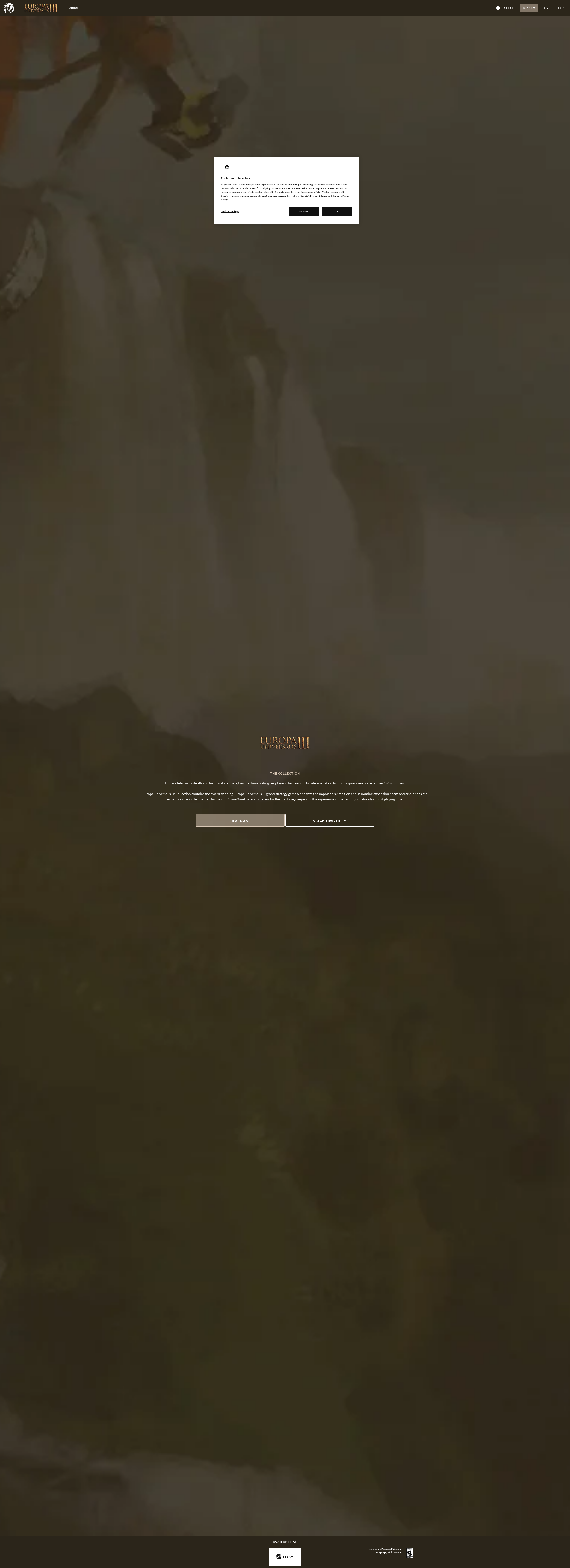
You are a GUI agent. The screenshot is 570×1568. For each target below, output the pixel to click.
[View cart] (546, 8)
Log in (560, 8)
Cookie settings (230, 211)
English (508, 8)
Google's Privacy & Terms (313, 195)
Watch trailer (326, 820)
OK (337, 211)
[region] (286, 190)
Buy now (529, 8)
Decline (303, 211)
